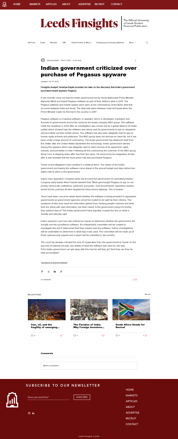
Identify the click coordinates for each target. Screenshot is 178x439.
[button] (147, 42)
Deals (42, 42)
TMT (64, 42)
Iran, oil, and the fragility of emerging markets (44, 326)
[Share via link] (61, 271)
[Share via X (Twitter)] (48, 271)
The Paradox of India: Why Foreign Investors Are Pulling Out (87, 326)
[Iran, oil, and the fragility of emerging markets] (47, 309)
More (131, 42)
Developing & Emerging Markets (110, 42)
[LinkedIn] (33, 413)
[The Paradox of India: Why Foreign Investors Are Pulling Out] (89, 309)
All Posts (31, 42)
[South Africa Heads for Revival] (131, 309)
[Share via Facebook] (42, 271)
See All (147, 294)
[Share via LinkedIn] (55, 271)
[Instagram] (29, 413)
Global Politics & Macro (81, 42)
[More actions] (135, 60)
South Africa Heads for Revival (130, 326)
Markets (53, 42)
